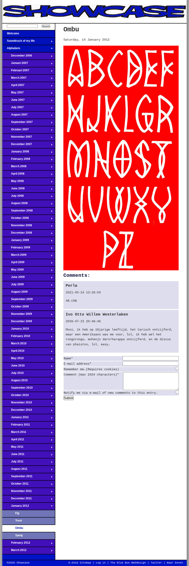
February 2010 (16, 337)
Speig (19, 535)
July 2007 (13, 109)
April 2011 (13, 441)
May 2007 (13, 94)
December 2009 (17, 323)
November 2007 (17, 138)
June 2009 (13, 278)
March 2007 (14, 79)
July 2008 (13, 197)
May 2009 (13, 271)
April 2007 (13, 86)
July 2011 (13, 463)
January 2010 (15, 330)
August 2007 (15, 116)
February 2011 (16, 426)
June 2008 (13, 190)
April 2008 (13, 175)
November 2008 (17, 227)
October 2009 (15, 308)
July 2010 (13, 374)
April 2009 (13, 264)
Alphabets (11, 50)
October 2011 (15, 485)
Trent (18, 520)
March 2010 (14, 345)
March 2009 (14, 256)
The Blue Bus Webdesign (128, 562)
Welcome (10, 35)
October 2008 (15, 219)
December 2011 (17, 500)
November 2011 (17, 492)
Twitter (156, 562)
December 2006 (17, 57)
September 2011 (17, 478)
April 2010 (13, 352)
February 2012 (16, 544)
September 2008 (17, 212)
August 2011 (14, 470)
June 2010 (13, 367)
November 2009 (17, 315)
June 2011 (13, 456)
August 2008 (15, 205)
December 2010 (17, 411)
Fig (17, 513)
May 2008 (13, 182)
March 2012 (14, 551)
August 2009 (15, 293)
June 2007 (13, 101)
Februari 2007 (15, 72)
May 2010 (13, 360)
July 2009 (13, 286)
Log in (101, 562)
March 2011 (14, 433)
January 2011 (15, 419)
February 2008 (16, 160)
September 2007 (17, 123)
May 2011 (13, 448)
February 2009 (16, 249)
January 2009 (15, 241)
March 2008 (14, 168)
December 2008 (17, 234)
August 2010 (15, 382)
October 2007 (15, 131)
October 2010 (15, 396)
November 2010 (17, 404)
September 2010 (17, 389)
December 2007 (17, 146)
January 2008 (15, 153)
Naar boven (175, 562)
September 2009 (17, 301)
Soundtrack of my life (18, 42)
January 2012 (15, 507)
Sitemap (85, 562)
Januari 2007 (15, 64)
